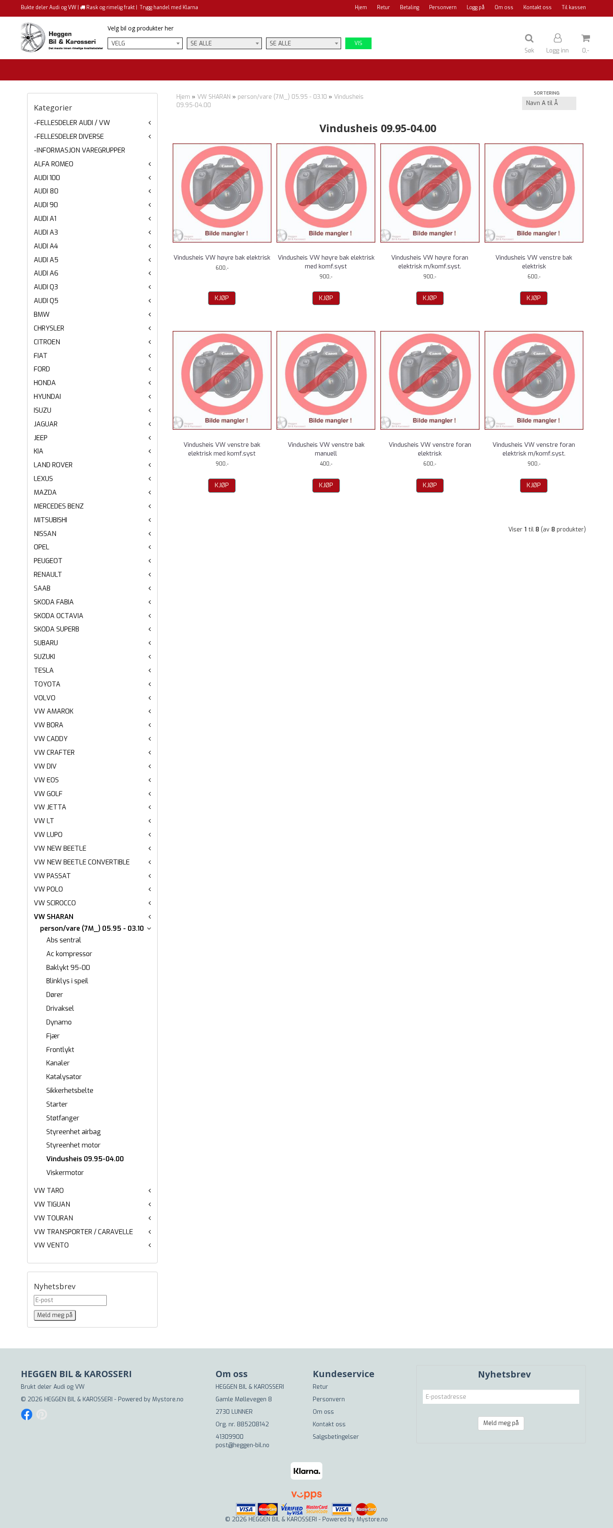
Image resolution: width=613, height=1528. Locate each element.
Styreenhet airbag (73, 1131)
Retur (383, 7)
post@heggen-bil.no (242, 1445)
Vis (358, 43)
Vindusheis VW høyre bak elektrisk (221, 257)
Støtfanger (62, 1118)
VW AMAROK (53, 711)
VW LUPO (48, 834)
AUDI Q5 (46, 300)
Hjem (361, 7)
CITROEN (47, 342)
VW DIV (45, 766)
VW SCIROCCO (55, 903)
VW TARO (49, 1190)
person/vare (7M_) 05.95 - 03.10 (92, 928)
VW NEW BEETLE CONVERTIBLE (82, 862)
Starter (57, 1104)
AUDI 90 (46, 204)
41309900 (230, 1437)
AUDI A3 (46, 232)
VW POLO (48, 889)
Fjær (53, 1036)
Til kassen (574, 7)
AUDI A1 (45, 218)
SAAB (42, 588)
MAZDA (45, 492)
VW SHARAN (53, 916)
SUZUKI (44, 656)
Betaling (409, 7)
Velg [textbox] (118, 44)
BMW (42, 314)
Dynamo (59, 1022)
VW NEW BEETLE (60, 848)
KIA (38, 451)
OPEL (41, 547)
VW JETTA (50, 807)
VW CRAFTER (54, 752)
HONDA (45, 382)
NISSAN (45, 533)
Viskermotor (65, 1172)
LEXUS (43, 478)
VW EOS (46, 780)
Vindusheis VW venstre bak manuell (326, 449)
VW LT (44, 821)
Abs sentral (63, 940)
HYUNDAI (47, 396)
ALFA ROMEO (53, 164)
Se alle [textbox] (201, 44)
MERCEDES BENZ (59, 506)
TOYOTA (47, 684)
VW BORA (48, 725)
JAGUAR (46, 424)
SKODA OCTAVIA (58, 615)
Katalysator (64, 1076)
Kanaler (58, 1063)
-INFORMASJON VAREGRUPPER (79, 150)
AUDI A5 (46, 260)
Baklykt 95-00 (68, 967)
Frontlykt (60, 1049)
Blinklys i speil (67, 981)
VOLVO (44, 698)
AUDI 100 (47, 177)
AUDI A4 (46, 246)
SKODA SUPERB (56, 629)
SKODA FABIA (54, 602)
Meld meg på (501, 1423)
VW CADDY (51, 738)
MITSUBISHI (50, 520)
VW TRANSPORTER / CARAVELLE (83, 1231)
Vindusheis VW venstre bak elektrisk (533, 262)
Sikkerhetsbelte (69, 1090)
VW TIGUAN (52, 1204)
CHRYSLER (49, 328)
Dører (54, 994)
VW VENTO (51, 1245)
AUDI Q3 (46, 287)
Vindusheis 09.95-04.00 (85, 1159)
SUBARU (46, 643)
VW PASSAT (52, 876)
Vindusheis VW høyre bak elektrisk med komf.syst (326, 262)
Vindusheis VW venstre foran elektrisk (430, 449)
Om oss (504, 7)
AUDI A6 (46, 273)
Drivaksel (60, 1008)
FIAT (41, 355)
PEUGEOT (48, 560)
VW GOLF (48, 793)
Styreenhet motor (73, 1145)
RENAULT (48, 574)
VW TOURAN (53, 1218)
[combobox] (145, 43)
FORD (42, 369)
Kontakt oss (537, 7)
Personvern (443, 7)
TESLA (44, 670)
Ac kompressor (69, 953)
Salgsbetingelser (336, 1437)
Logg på (476, 7)
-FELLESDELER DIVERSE (69, 136)
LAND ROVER (53, 465)
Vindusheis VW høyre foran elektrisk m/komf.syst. (429, 262)
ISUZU (42, 410)
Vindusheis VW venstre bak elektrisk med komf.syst (221, 449)
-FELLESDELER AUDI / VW (72, 122)
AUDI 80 (46, 191)
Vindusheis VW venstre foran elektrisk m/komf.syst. (533, 449)
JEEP (41, 437)
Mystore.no (167, 1399)
